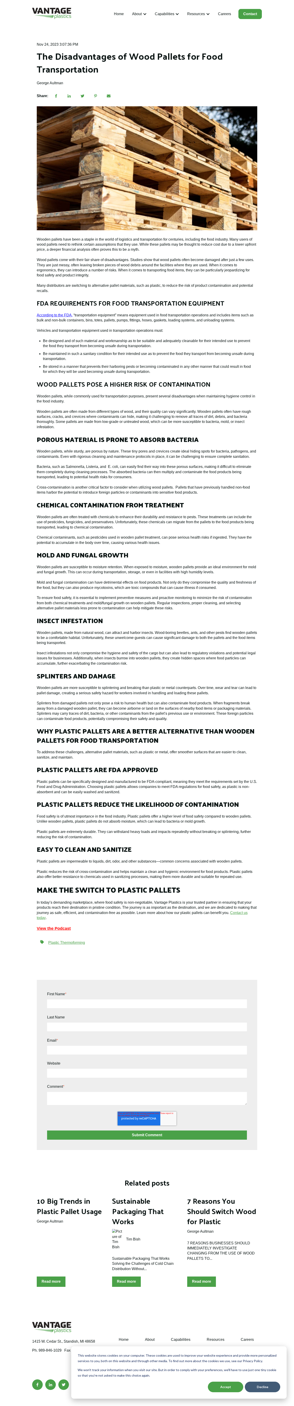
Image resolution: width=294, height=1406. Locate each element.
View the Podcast (54, 928)
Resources (196, 14)
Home (119, 14)
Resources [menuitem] (215, 1339)
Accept (225, 1387)
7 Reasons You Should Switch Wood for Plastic (221, 1211)
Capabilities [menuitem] (180, 1339)
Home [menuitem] (124, 1339)
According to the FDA (54, 315)
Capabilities (164, 14)
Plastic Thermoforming (66, 943)
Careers (224, 14)
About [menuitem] (150, 1339)
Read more (51, 1281)
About (137, 14)
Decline (262, 1387)
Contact (250, 14)
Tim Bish (133, 1239)
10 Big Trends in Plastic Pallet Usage (69, 1206)
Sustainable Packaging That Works (138, 1211)
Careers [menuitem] (247, 1339)
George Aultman (50, 83)
